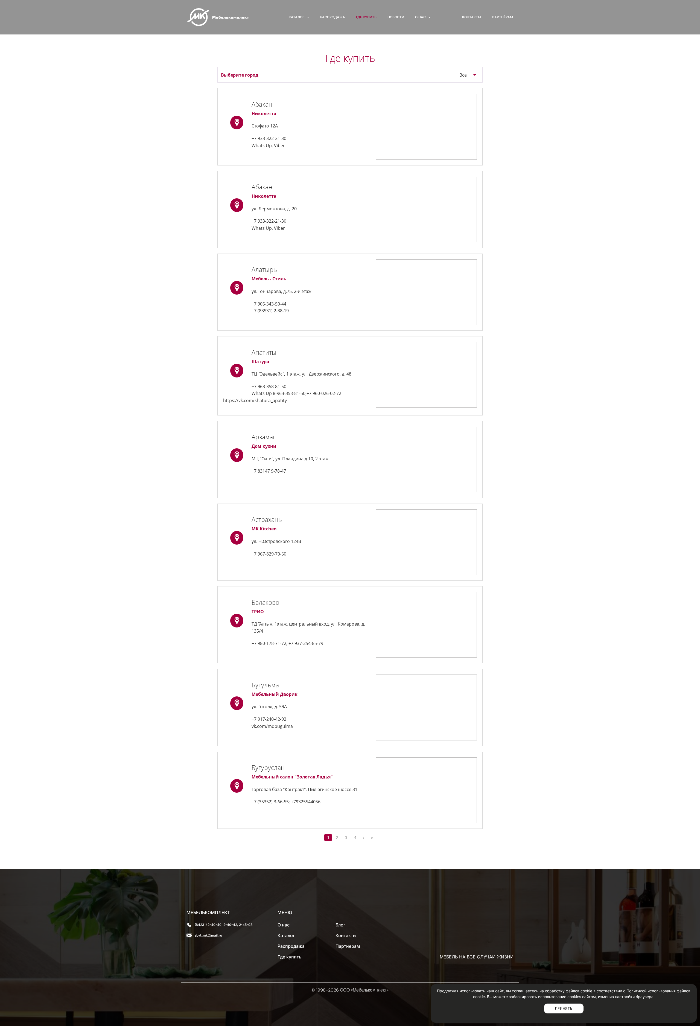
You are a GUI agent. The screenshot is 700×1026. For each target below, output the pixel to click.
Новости (395, 17)
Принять (564, 1008)
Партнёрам (502, 17)
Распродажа (332, 17)
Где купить (366, 17)
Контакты (471, 17)
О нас (420, 17)
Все (463, 75)
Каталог (296, 17)
